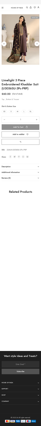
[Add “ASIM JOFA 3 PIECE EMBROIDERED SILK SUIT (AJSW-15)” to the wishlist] (16, 253)
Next (37, 43)
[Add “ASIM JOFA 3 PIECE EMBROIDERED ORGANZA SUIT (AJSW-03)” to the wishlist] (35, 206)
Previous (4, 43)
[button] (4, 111)
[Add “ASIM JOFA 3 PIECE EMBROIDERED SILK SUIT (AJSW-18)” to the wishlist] (16, 299)
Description (6, 166)
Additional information (11, 172)
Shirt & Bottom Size (9, 106)
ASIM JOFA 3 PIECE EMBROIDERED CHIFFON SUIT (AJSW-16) (28, 274)
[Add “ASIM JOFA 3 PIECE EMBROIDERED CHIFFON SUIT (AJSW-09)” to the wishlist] (35, 299)
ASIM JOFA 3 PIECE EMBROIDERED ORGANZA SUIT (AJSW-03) (28, 228)
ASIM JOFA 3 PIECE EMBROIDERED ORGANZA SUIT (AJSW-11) (9, 228)
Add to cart (18, 127)
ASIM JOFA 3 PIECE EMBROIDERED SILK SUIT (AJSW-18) (9, 319)
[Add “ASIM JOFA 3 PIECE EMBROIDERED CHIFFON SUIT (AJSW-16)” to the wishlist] (35, 253)
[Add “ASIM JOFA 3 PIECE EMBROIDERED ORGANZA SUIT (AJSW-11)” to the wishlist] (16, 206)
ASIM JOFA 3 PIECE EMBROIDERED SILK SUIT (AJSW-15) (9, 273)
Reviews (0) (6, 178)
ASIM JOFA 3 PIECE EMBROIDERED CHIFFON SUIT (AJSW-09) (28, 321)
